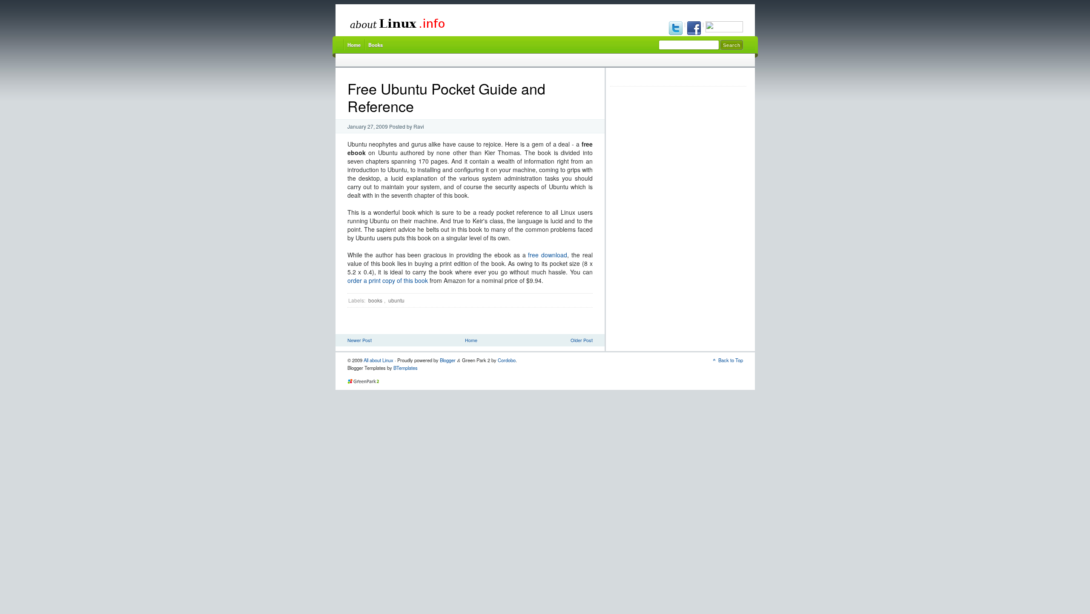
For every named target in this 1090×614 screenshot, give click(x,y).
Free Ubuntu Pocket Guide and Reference (446, 97)
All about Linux (378, 360)
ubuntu (396, 300)
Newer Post (359, 340)
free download (547, 255)
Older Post (582, 340)
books (375, 300)
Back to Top (730, 360)
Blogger (448, 360)
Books (375, 44)
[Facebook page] (695, 29)
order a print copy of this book (387, 280)
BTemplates (405, 367)
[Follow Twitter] (676, 29)
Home (354, 44)
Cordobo (507, 360)
